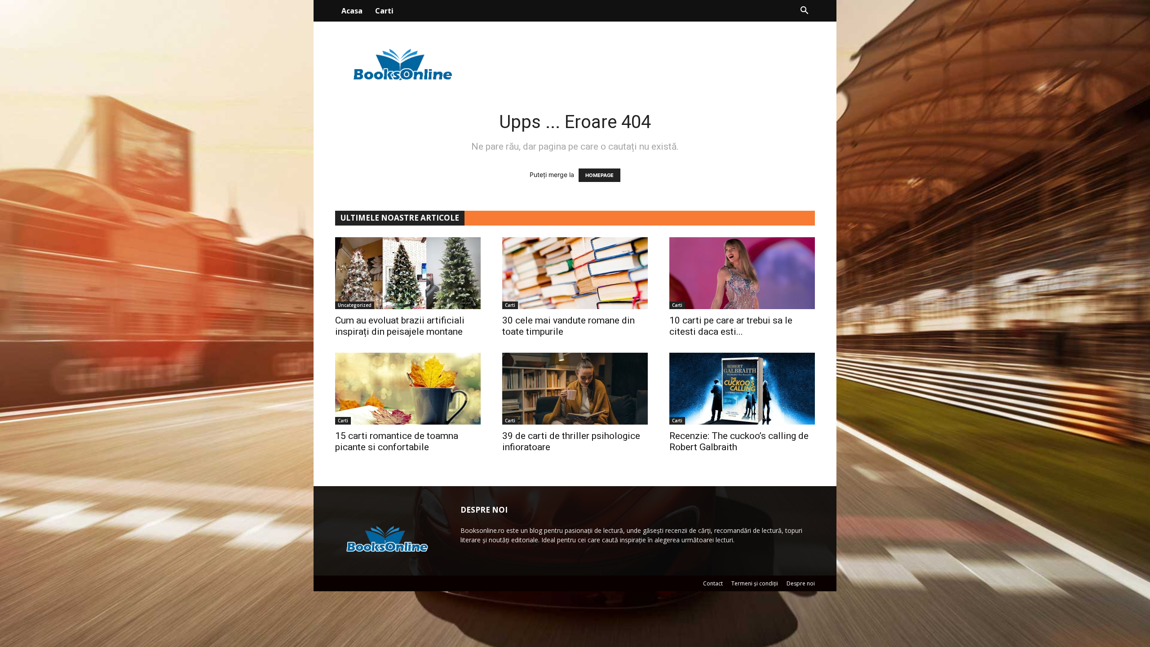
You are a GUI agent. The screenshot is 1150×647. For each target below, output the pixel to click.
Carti (384, 11)
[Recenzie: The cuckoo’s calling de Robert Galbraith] (742, 389)
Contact (713, 583)
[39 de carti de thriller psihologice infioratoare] (575, 389)
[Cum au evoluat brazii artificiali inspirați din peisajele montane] (408, 273)
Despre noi (801, 583)
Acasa (352, 11)
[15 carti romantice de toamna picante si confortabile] (408, 389)
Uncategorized (355, 305)
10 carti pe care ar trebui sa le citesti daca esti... (730, 326)
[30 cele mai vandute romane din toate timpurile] (575, 273)
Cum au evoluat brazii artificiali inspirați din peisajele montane (399, 326)
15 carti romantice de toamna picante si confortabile (396, 441)
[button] (804, 11)
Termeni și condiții (754, 583)
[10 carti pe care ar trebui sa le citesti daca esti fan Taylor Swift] (742, 273)
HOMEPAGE (599, 175)
